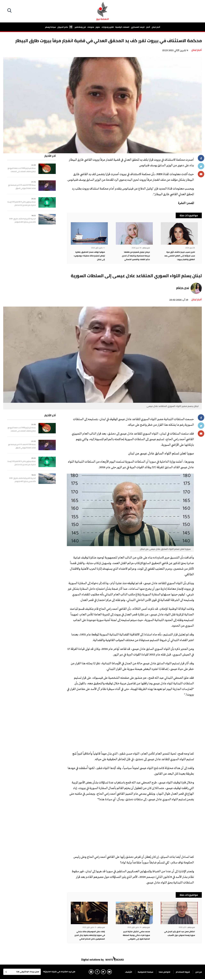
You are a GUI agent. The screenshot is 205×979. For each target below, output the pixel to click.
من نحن (198, 972)
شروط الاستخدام (183, 972)
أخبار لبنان (156, 27)
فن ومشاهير (80, 27)
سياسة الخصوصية (145, 972)
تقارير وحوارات (108, 27)
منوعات (90, 27)
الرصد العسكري (138, 27)
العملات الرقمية (122, 27)
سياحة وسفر (50, 27)
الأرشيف (128, 972)
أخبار (148, 27)
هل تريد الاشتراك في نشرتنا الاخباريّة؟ (59, 971)
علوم (98, 27)
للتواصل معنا (164, 972)
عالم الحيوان (63, 27)
